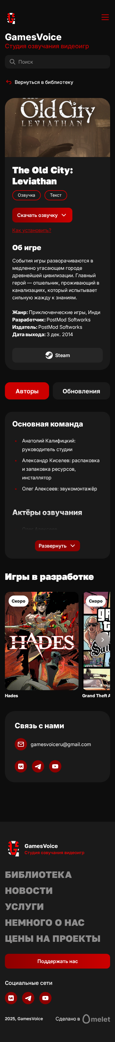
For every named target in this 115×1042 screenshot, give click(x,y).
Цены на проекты (53, 938)
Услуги (24, 906)
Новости (29, 890)
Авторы (27, 391)
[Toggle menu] (105, 17)
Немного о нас (45, 922)
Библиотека (38, 874)
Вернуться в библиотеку (44, 82)
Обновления (81, 391)
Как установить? (31, 230)
